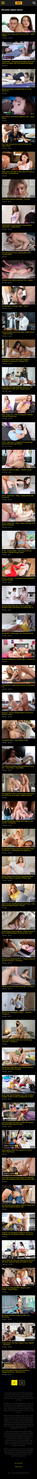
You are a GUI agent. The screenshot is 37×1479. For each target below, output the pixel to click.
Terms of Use (18, 1466)
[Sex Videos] (18, 3)
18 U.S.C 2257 (18, 1463)
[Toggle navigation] (3, 3)
